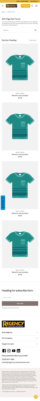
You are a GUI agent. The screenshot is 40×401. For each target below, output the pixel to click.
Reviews (3, 203)
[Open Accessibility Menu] (36, 397)
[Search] (35, 30)
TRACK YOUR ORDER (22, 1)
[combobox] (17, 30)
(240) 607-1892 (8, 359)
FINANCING (34, 1)
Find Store (25, 6)
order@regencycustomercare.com (16, 362)
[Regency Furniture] (11, 6)
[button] (4, 6)
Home (3, 12)
